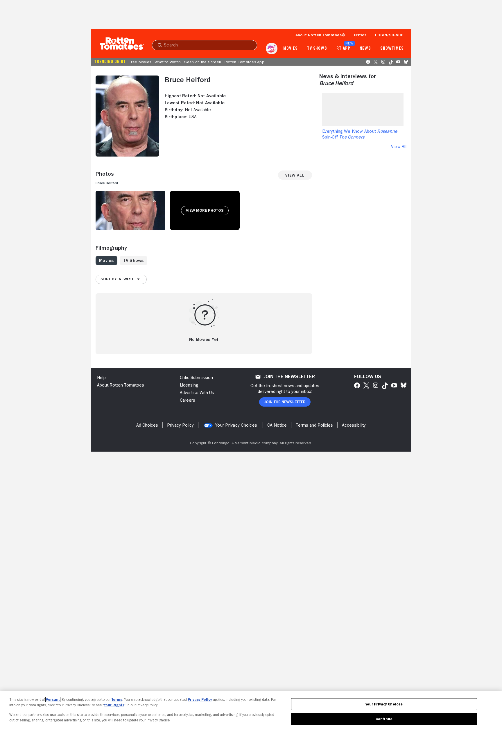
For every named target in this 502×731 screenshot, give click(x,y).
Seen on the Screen (202, 62)
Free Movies (140, 62)
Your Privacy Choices (236, 425)
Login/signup (389, 35)
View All (398, 146)
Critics (360, 35)
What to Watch (168, 62)
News (365, 48)
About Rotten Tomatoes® (320, 35)
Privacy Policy (200, 699)
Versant (53, 699)
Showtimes (392, 48)
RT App (343, 48)
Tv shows (317, 48)
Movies (290, 48)
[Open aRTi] (271, 48)
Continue (384, 719)
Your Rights (114, 705)
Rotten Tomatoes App (244, 62)
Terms (117, 699)
